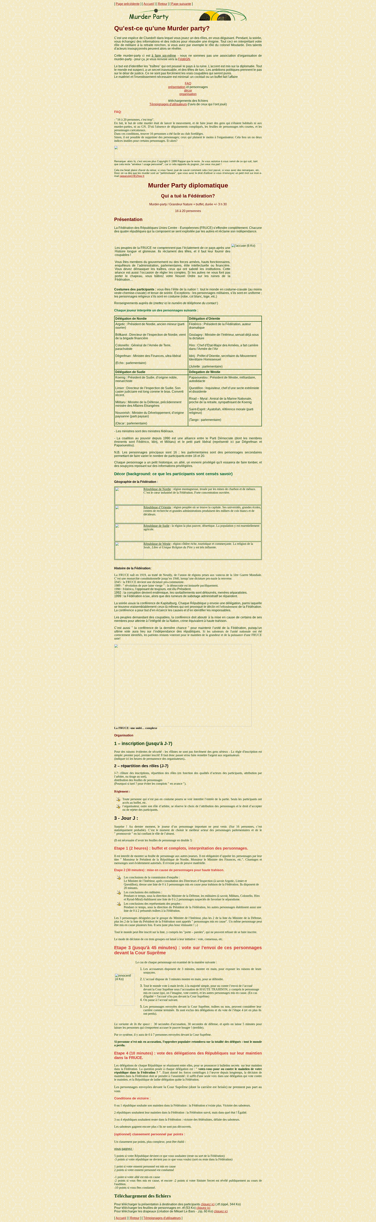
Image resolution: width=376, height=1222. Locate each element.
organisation (188, 94)
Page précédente (128, 3)
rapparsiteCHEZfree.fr (132, 176)
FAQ (188, 83)
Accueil (149, 3)
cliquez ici (208, 1204)
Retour (162, 3)
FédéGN (184, 59)
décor (188, 90)
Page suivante (181, 3)
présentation (176, 87)
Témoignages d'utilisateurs (168, 104)
